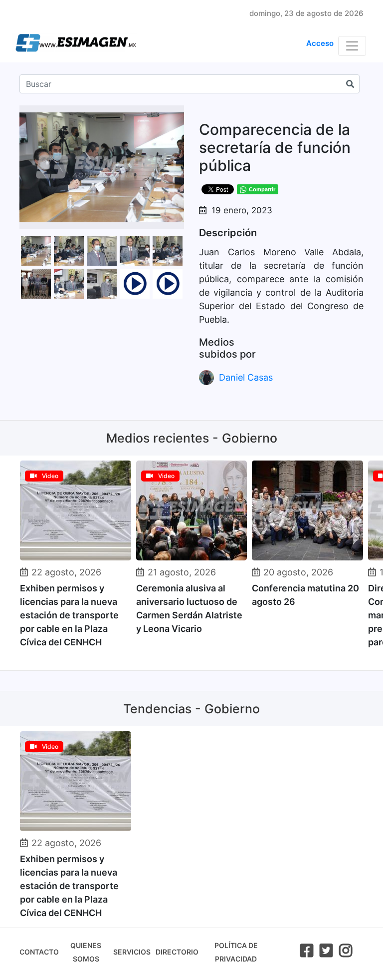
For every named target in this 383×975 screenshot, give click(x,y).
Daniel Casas (246, 377)
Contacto (39, 952)
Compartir (262, 189)
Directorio (177, 952)
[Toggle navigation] (352, 46)
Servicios (132, 952)
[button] (175, 114)
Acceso (320, 43)
